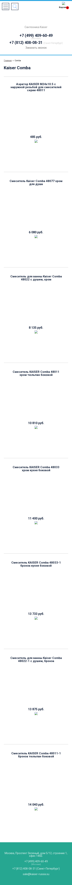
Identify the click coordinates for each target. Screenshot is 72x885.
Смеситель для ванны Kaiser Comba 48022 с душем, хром (36, 278)
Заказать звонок (36, 47)
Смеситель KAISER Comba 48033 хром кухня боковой (36, 468)
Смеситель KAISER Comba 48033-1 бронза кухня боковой (36, 564)
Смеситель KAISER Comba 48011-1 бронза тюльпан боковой (36, 755)
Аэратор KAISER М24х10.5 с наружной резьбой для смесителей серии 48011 (36, 87)
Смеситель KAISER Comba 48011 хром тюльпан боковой (36, 373)
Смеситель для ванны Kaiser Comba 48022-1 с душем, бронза (36, 659)
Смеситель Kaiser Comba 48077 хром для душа (36, 182)
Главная (8, 61)
